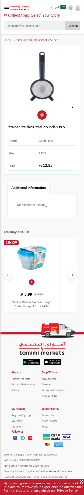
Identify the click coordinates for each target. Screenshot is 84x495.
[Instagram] (30, 438)
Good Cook (46, 141)
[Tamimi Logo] (19, 8)
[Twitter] (22, 438)
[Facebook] (15, 438)
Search (72, 26)
